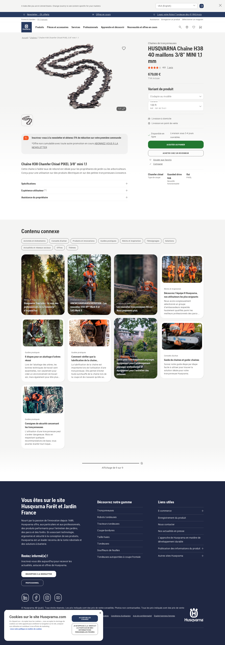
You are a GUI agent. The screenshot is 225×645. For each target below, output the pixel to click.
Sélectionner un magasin (192, 19)
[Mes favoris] (194, 27)
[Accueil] (26, 27)
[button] (39, 27)
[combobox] (176, 96)
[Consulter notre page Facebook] (36, 598)
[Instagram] (47, 598)
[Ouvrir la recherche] (180, 27)
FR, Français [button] (42, 19)
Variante (154, 102)
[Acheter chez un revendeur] (187, 27)
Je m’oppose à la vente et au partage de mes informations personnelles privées (84, 629)
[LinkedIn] (25, 598)
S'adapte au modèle (160, 96)
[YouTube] (58, 598)
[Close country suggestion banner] (220, 5)
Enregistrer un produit (170, 19)
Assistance (154, 19)
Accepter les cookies (85, 618)
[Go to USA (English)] (201, 6)
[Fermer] (100, 613)
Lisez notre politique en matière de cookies (26, 629)
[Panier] (200, 27)
